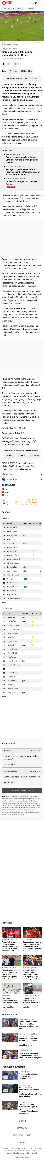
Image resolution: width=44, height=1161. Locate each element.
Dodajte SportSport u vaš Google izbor (23, 78)
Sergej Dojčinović (13, 579)
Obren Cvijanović (13, 575)
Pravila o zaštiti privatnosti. (28, 1153)
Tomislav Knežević (14, 665)
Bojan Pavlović (12, 591)
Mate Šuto (11, 685)
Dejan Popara (12, 595)
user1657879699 (10, 771)
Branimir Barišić (13, 661)
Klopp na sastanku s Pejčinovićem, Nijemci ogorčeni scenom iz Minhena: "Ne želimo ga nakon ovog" (28, 1108)
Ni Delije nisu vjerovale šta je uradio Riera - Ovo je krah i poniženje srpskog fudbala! (11, 974)
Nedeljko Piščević (13, 555)
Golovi (7, 492)
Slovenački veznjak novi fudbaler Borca (22, 183)
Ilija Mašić (11, 637)
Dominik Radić (12, 649)
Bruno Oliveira (12, 641)
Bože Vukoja (12, 657)
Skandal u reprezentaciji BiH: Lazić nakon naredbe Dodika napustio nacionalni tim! (10, 1002)
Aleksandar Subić (13, 563)
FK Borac (13, 71)
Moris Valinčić (12, 653)
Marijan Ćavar (12, 621)
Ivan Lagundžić (12, 535)
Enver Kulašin (12, 531)
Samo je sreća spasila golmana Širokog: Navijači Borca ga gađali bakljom (22, 159)
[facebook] (3, 64)
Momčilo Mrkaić (12, 587)
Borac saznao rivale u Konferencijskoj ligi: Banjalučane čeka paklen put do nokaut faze (32, 946)
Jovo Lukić (10, 543)
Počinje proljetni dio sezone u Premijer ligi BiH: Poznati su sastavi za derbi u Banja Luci (23, 171)
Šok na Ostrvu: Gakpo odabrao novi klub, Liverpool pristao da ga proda (28, 1025)
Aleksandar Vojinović (14, 599)
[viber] (8, 64)
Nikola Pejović (12, 551)
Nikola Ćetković (12, 527)
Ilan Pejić (11, 645)
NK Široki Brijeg (26, 71)
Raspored (34, 455)
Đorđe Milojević (12, 583)
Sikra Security (25, 1157)
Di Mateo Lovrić (13, 633)
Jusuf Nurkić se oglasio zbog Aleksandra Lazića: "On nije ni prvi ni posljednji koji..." (31, 974)
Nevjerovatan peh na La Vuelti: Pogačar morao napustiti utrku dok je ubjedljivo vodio (28, 1041)
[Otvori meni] (39, 3)
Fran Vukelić (12, 693)
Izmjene (7, 495)
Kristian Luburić (13, 669)
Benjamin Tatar (12, 567)
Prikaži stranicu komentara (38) (22, 790)
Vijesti (9, 455)
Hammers (7, 751)
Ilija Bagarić (11, 617)
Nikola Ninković (12, 547)
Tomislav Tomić (13, 689)
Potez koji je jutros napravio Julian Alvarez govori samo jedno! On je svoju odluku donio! (10, 946)
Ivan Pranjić (11, 681)
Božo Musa (11, 677)
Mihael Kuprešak (13, 629)
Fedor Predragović (13, 559)
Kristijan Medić (12, 673)
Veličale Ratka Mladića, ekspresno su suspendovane (28, 1076)
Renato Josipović (13, 625)
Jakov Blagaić (12, 571)
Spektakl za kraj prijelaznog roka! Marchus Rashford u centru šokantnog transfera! (31, 1002)
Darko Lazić (11, 539)
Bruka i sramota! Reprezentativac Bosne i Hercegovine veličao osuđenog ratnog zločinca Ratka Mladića (30, 1091)
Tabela (22, 455)
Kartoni (7, 489)
